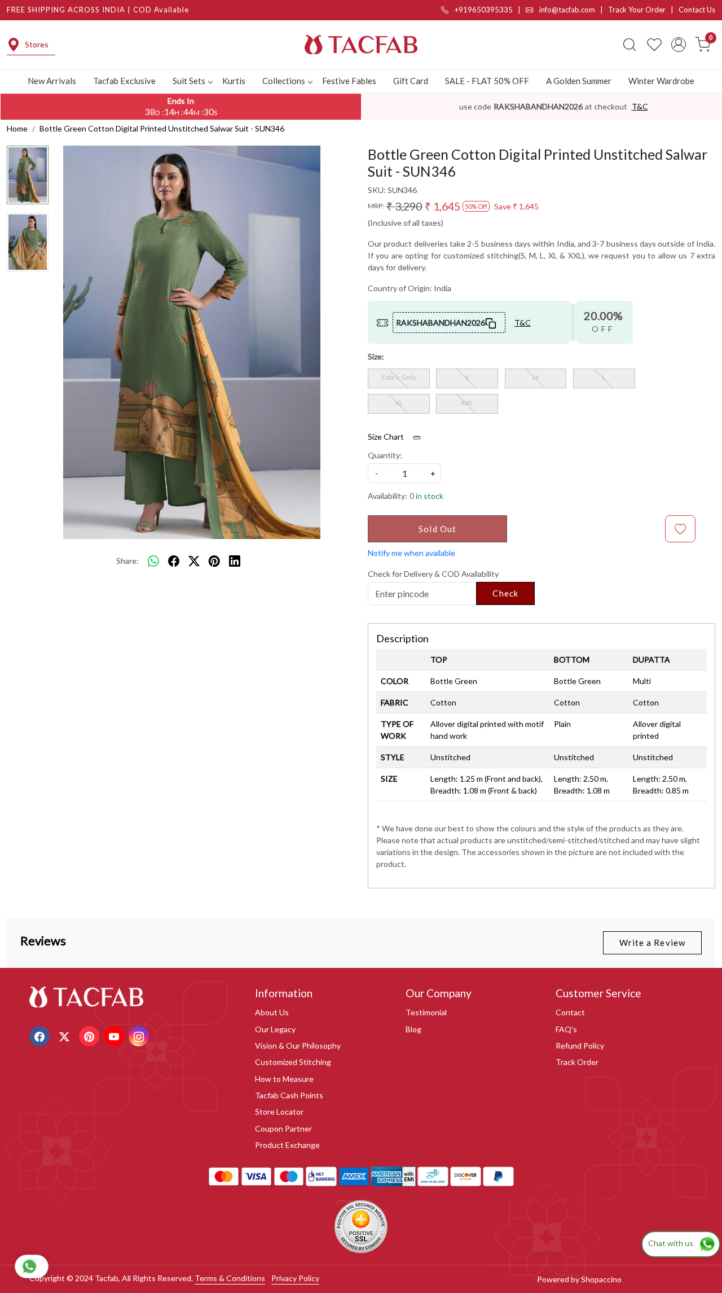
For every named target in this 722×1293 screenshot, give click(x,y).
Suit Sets (189, 81)
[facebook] (174, 561)
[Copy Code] (491, 322)
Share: (127, 561)
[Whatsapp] (153, 561)
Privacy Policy (295, 1278)
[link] (629, 44)
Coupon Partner (283, 1128)
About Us (272, 1012)
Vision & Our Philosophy (298, 1045)
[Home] (361, 44)
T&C (640, 106)
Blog (413, 1029)
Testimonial (426, 1012)
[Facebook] (40, 1035)
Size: (376, 356)
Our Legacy (275, 1029)
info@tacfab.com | (573, 9)
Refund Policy (580, 1045)
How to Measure (284, 1079)
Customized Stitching (293, 1062)
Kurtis (233, 81)
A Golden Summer (578, 81)
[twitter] (194, 561)
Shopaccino (601, 1279)
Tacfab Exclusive (124, 81)
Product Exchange (287, 1145)
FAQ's (566, 1029)
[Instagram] (140, 1035)
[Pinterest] (90, 1035)
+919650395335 (483, 9)
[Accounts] (678, 44)
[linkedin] (234, 561)
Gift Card (410, 81)
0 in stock (426, 496)
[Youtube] (115, 1035)
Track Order (577, 1062)
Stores (37, 44)
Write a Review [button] (652, 942)
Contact (570, 1012)
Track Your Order (637, 9)
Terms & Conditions (230, 1278)
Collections (283, 81)
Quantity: (385, 455)
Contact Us (697, 9)
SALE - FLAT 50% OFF (487, 81)
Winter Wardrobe (661, 81)
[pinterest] (214, 561)
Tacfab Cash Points (289, 1095)
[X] (65, 1035)
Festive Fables (349, 81)
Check (505, 593)
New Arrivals (52, 81)
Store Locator (279, 1111)
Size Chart (387, 436)
